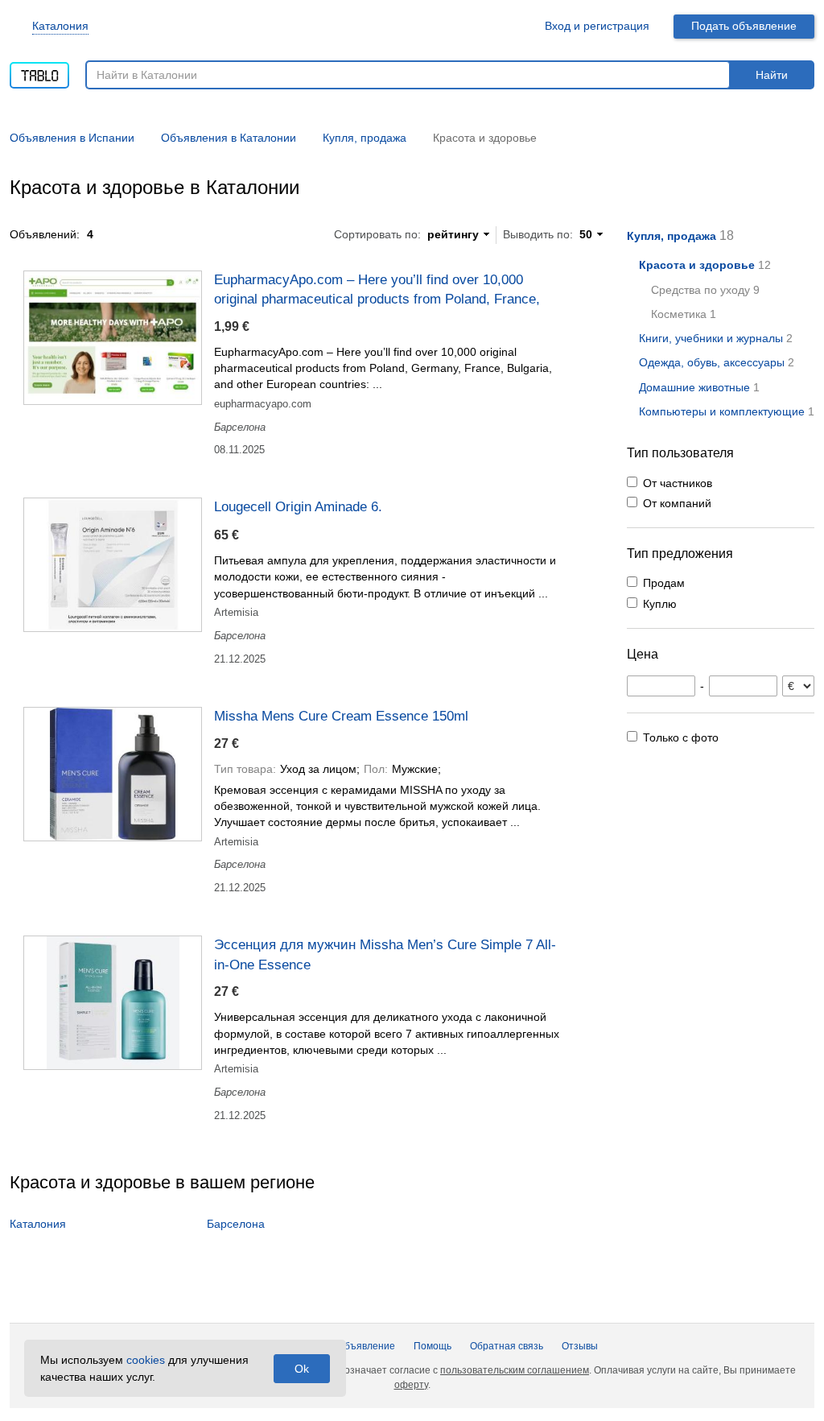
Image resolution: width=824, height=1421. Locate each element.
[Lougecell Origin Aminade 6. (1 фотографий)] (112, 564)
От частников (677, 483)
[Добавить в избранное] (584, 279)
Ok (302, 1368)
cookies (145, 1359)
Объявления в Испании (72, 137)
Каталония (60, 25)
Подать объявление (744, 25)
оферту (411, 1384)
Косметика (679, 314)
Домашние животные (694, 387)
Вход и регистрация (597, 25)
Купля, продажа (671, 235)
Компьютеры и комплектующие (722, 411)
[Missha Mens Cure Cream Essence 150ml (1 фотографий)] (112, 774)
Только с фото (681, 737)
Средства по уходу (700, 289)
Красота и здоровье (697, 264)
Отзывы (580, 1346)
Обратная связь (506, 1346)
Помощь (432, 1346)
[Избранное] (513, 26)
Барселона (236, 1223)
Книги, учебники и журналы (711, 338)
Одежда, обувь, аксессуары (712, 362)
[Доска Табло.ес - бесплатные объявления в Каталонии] (39, 70)
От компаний (677, 503)
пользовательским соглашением (514, 1370)
